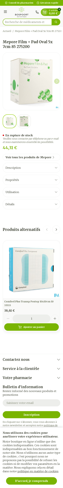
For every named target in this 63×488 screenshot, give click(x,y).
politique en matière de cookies (37, 471)
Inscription (32, 414)
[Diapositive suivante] (56, 230)
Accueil (7, 31)
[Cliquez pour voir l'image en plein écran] (31, 81)
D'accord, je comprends (31, 481)
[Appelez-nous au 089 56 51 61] (37, 12)
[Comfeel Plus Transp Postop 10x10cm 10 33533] (31, 269)
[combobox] (27, 22)
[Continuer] (56, 81)
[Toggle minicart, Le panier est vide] (44, 12)
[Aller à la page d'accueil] (21, 12)
